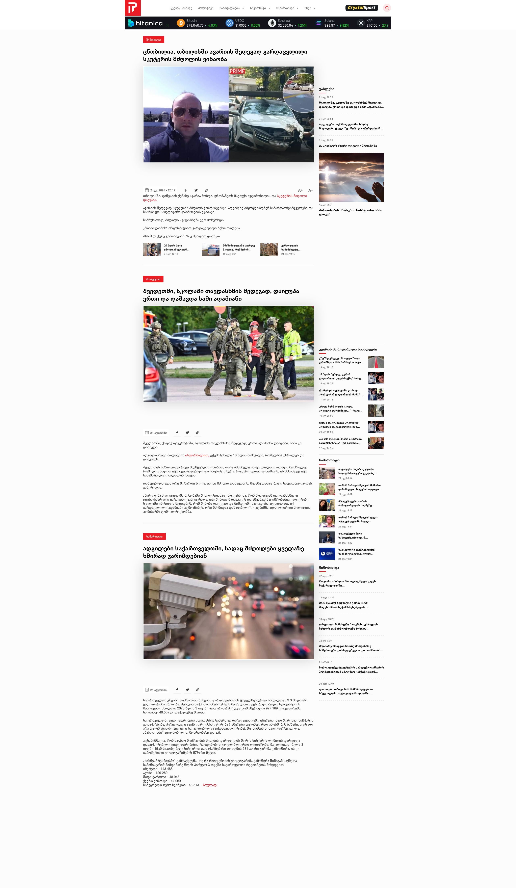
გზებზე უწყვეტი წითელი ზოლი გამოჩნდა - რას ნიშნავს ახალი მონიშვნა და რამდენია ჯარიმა (340, 360)
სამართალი (154, 536)
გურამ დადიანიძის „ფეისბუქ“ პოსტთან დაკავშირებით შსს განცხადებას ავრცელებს (339, 425)
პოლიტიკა (205, 8)
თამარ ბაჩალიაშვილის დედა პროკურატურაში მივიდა (358, 519)
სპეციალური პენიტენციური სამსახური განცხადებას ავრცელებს (356, 552)
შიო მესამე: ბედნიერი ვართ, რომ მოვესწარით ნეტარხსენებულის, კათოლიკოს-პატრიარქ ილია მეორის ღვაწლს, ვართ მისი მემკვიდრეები (346, 605)
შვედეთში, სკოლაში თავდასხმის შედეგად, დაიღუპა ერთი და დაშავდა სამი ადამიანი (350, 104)
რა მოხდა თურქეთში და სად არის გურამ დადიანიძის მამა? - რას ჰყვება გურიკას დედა (340, 392)
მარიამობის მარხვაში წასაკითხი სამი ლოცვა (350, 212)
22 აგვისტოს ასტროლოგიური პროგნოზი (348, 145)
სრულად (210, 785)
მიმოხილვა (329, 567)
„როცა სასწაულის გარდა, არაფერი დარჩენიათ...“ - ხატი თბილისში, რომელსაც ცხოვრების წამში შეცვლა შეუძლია (339, 409)
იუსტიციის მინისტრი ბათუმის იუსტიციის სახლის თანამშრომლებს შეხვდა (348, 626)
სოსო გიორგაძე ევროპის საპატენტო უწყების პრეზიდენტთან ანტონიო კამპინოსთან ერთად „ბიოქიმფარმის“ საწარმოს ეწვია (351, 670)
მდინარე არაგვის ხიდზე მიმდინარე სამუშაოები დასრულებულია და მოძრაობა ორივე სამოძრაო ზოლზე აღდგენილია (349, 648)
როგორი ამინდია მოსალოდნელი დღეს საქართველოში (347, 583)
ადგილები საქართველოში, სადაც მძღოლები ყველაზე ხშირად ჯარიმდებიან (349, 126)
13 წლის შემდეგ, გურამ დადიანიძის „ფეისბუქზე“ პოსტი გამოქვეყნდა (340, 376)
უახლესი (326, 89)
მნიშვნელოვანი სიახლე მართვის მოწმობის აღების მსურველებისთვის (239, 248)
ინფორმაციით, (197, 455)
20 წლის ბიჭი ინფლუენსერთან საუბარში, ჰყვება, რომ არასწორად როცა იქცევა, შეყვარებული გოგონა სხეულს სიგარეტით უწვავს (179, 248)
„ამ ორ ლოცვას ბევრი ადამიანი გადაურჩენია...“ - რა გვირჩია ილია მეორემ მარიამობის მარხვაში (340, 441)
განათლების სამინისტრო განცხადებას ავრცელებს (290, 248)
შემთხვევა (153, 39)
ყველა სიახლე (181, 8)
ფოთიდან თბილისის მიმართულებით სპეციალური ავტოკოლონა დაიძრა (346, 691)
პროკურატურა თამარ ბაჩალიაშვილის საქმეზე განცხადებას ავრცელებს (355, 503)
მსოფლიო (153, 279)
